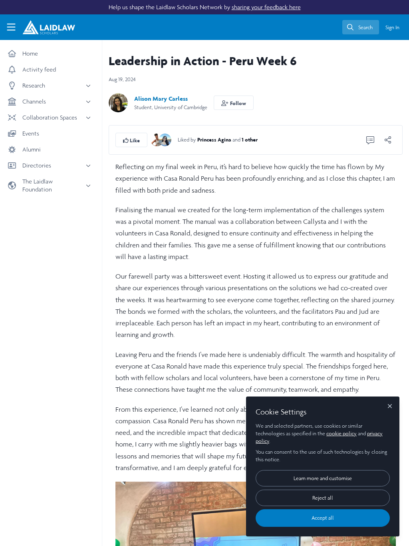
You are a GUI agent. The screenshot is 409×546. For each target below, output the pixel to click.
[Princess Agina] (157, 139)
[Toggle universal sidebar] (11, 27)
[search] (360, 27)
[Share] (388, 140)
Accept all (323, 517)
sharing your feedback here (266, 7)
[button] (234, 103)
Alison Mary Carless (161, 98)
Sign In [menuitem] (392, 27)
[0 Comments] (370, 140)
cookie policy (341, 433)
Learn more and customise (323, 478)
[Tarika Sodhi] (165, 139)
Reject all (322, 497)
